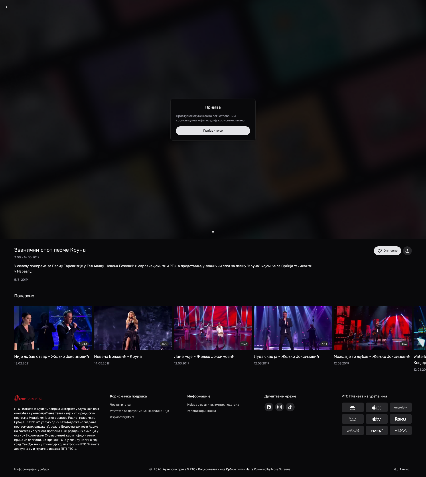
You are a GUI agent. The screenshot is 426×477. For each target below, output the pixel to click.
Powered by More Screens (272, 469)
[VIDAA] (401, 430)
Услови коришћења (201, 411)
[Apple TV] (377, 419)
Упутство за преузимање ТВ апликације (139, 411)
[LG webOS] (353, 430)
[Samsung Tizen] (377, 430)
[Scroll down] (213, 232)
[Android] (353, 407)
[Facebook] (268, 407)
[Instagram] (279, 407)
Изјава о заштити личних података (213, 405)
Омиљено (391, 251)
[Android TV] (401, 407)
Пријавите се (213, 130)
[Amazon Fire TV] (353, 419)
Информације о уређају (31, 469)
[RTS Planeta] (28, 398)
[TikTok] (290, 407)
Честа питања (120, 405)
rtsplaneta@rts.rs (122, 417)
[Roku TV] (401, 419)
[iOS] (377, 407)
